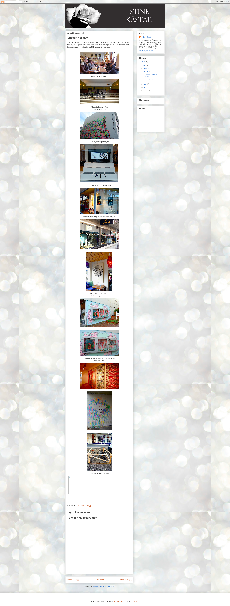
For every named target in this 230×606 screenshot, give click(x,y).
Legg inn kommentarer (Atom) (103, 586)
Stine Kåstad (146, 37)
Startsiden (99, 580)
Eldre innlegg (126, 580)
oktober (147, 72)
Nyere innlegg (73, 580)
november (147, 68)
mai (145, 84)
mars (146, 87)
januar (146, 91)
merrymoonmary (119, 601)
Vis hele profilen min (146, 51)
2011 (144, 62)
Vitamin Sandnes (149, 80)
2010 (144, 65)
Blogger (135, 601)
